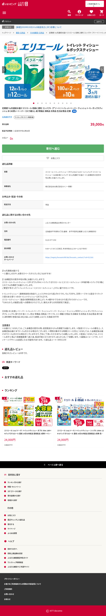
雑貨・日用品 (20, 32)
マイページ (79, 15)
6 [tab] (54, 103)
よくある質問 (12, 533)
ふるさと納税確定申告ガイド (18, 558)
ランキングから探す (15, 482)
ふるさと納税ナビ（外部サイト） (18, 567)
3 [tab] (42, 103)
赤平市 (5, 368)
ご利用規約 (8, 589)
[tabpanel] (53, 69)
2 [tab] (38, 103)
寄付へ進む (53, 149)
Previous (4, 69)
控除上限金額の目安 (15, 553)
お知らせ (7, 599)
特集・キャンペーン (14, 487)
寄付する (11, 524)
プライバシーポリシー (12, 579)
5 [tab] (50, 103)
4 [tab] (46, 103)
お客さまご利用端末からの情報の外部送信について (22, 584)
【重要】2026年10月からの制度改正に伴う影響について (39, 27)
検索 (69, 15)
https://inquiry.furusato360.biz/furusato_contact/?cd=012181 (69, 257)
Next (102, 69)
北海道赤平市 (7, 117)
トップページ (6, 32)
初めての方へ (12, 549)
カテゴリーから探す (15, 491)
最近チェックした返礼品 (16, 520)
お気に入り (91, 15)
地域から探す (12, 500)
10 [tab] (71, 103)
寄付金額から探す (14, 495)
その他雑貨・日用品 (37, 32)
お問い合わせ (9, 594)
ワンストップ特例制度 (15, 562)
